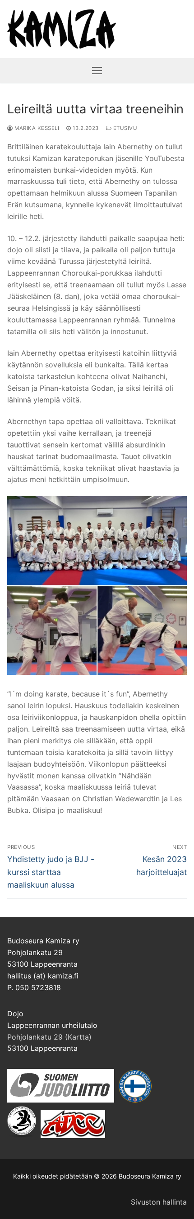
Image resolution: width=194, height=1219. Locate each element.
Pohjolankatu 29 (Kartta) (49, 1036)
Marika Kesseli (36, 128)
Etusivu (124, 128)
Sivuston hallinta (159, 1201)
